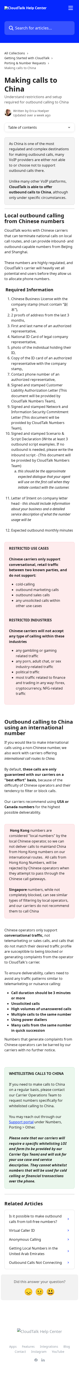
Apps (13, 1346)
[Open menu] (71, 8)
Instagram (39, 1351)
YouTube (58, 1351)
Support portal (21, 1122)
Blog (66, 1346)
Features (28, 1346)
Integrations (49, 1346)
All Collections (14, 53)
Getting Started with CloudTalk (26, 58)
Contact (20, 1351)
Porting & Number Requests (25, 63)
